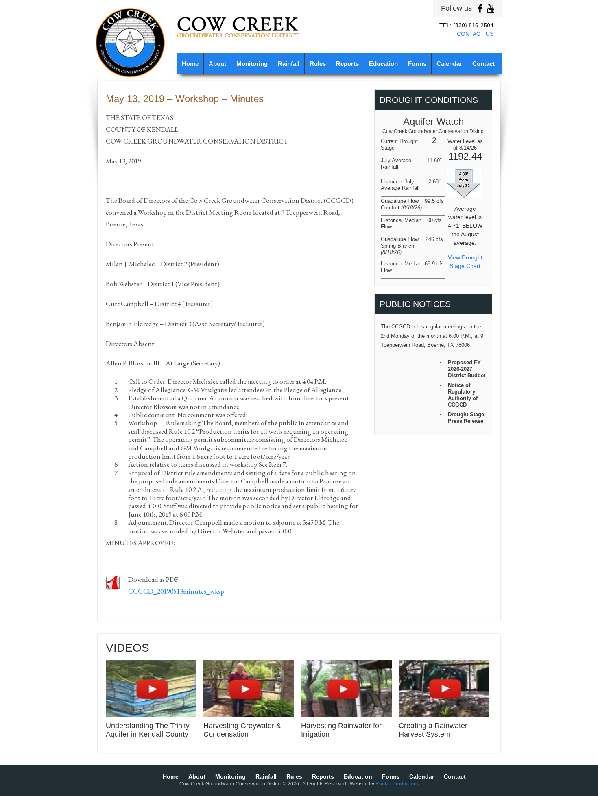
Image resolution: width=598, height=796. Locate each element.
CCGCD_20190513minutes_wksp (176, 591)
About (217, 64)
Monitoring (252, 64)
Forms (417, 64)
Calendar (449, 64)
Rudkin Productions (397, 784)
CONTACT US (475, 33)
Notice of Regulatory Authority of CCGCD (463, 395)
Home (190, 64)
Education (383, 64)
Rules (318, 64)
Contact (483, 64)
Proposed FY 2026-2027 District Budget (466, 368)
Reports (347, 64)
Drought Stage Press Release (466, 417)
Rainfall (288, 64)
